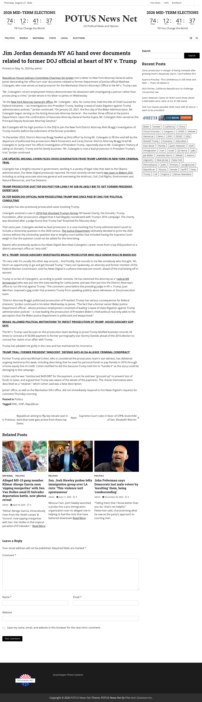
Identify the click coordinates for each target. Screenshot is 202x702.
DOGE (179, 136)
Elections (79, 38)
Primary (174, 164)
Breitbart (176, 2)
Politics (10, 38)
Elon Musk (148, 145)
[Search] (197, 38)
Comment (9, 555)
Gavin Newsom (177, 145)
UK (155, 174)
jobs (193, 150)
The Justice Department (76, 231)
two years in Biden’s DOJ (118, 172)
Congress (169, 131)
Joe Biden (148, 155)
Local (64, 38)
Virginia (165, 174)
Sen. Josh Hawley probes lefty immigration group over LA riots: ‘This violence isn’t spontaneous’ (70, 486)
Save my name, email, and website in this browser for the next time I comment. (54, 627)
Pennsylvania (150, 164)
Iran (162, 150)
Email (77, 597)
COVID (181, 131)
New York (177, 159)
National (38, 38)
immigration (149, 150)
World (24, 38)
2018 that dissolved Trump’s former (57, 213)
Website (7, 612)
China (182, 126)
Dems (160, 136)
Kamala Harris (164, 155)
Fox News (155, 2)
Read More (38, 526)
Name (7, 597)
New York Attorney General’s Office (32, 102)
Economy (167, 140)
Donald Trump (151, 140)
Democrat (148, 136)
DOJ (188, 136)
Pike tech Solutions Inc (138, 697)
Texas (193, 169)
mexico (190, 155)
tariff (183, 169)
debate (192, 131)
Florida (161, 145)
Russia (162, 169)
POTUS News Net (101, 18)
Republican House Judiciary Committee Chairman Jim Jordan (38, 78)
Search (146, 51)
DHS (169, 136)
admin (38, 68)
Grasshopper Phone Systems (68, 674)
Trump (146, 174)
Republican (32, 404)
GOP (21, 404)
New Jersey (162, 159)
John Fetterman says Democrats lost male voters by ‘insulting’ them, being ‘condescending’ (116, 486)
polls (163, 164)
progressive (188, 164)
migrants (148, 159)
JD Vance (182, 150)
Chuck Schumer (151, 131)
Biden (146, 126)
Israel (171, 150)
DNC (14, 404)
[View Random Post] (191, 38)
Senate (173, 169)
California (170, 126)
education (181, 140)
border (157, 126)
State (52, 38)
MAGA (179, 155)
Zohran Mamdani (182, 174)
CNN (166, 2)
